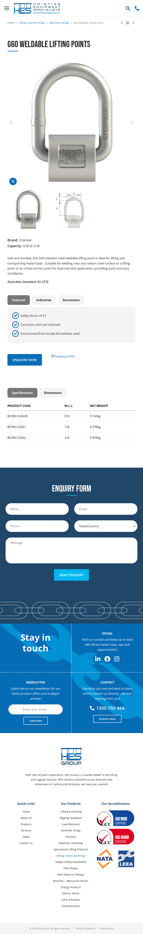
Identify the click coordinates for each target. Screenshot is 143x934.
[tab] (18, 300)
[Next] (132, 23)
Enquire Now (25, 360)
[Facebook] (107, 659)
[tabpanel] (71, 325)
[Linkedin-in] (97, 659)
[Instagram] (117, 659)
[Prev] (123, 23)
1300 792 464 (110, 708)
